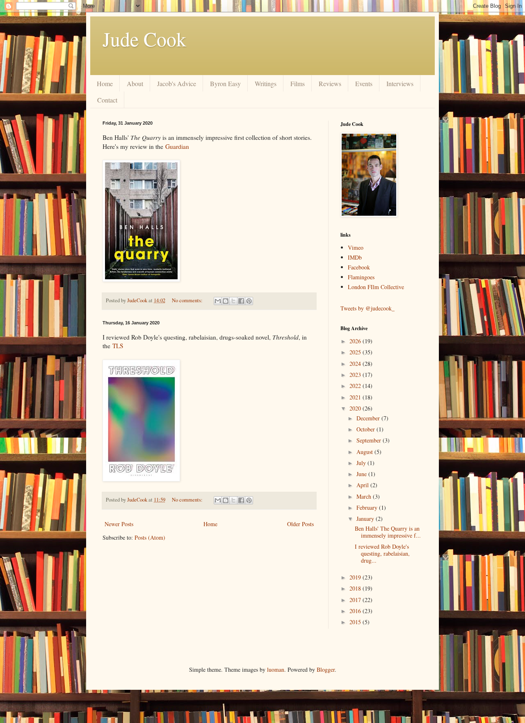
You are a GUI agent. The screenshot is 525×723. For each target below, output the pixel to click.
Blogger (326, 669)
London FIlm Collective (376, 287)
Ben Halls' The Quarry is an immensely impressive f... (388, 532)
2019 (356, 577)
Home (105, 83)
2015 (356, 622)
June (362, 474)
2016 (356, 611)
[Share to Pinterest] (249, 301)
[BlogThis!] (225, 301)
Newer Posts (119, 524)
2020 (356, 408)
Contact (107, 100)
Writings (265, 83)
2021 (356, 397)
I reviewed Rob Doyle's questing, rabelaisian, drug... (382, 553)
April (363, 485)
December (368, 418)
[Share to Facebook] (241, 301)
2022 (356, 386)
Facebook (359, 267)
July (362, 463)
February (367, 507)
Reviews (330, 83)
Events (363, 83)
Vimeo (355, 247)
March (364, 496)
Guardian (177, 146)
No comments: (188, 300)
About (135, 83)
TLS (117, 346)
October (366, 429)
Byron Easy (225, 83)
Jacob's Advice (176, 83)
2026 (356, 341)
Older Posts (300, 524)
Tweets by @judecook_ (367, 308)
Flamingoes (361, 277)
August (365, 452)
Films (297, 83)
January (366, 518)
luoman (275, 669)
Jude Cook (144, 38)
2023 (356, 375)
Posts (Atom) (150, 537)
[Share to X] (233, 301)
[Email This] (218, 301)
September (369, 440)
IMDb (355, 257)
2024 (356, 363)
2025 (356, 352)
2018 (356, 588)
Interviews (399, 83)
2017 (356, 600)
